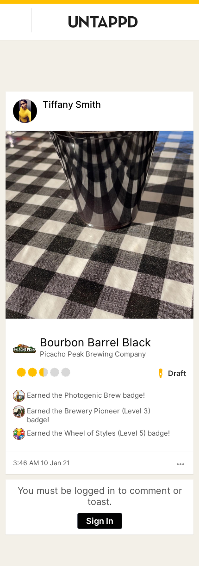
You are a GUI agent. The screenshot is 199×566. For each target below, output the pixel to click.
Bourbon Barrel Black (95, 342)
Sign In (99, 521)
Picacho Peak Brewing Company (93, 354)
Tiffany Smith (72, 104)
